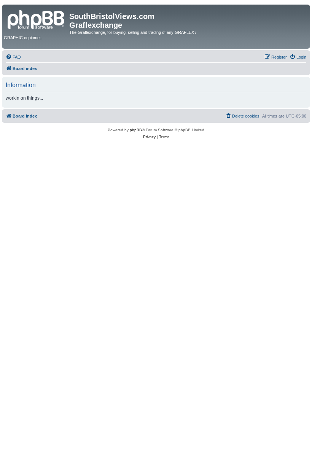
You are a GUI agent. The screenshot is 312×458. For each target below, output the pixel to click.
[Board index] (36, 18)
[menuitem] (13, 57)
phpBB (136, 130)
